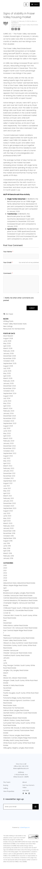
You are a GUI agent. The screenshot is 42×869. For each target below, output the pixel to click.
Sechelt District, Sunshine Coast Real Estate (20, 713)
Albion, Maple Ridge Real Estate (15, 585)
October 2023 (8, 421)
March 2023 (7, 438)
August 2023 (8, 426)
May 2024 (7, 403)
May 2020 (7, 518)
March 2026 (7, 348)
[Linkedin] (26, 793)
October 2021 (8, 478)
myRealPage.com (25, 827)
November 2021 (9, 476)
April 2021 (6, 493)
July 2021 (6, 486)
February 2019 (8, 556)
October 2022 (8, 451)
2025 (5, 580)
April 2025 (7, 376)
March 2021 (7, 496)
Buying (5, 785)
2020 (5, 568)
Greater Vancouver (10, 650)
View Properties (8, 791)
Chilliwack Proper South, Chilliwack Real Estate (21, 608)
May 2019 (6, 548)
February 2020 (8, 526)
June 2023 (7, 431)
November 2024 (9, 388)
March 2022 (7, 466)
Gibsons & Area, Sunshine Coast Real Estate (20, 643)
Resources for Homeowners (14, 329)
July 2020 (6, 513)
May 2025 (7, 373)
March (5, 673)
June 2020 (7, 516)
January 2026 (8, 353)
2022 (5, 573)
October (6, 690)
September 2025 (9, 363)
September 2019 (9, 538)
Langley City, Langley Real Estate (15, 670)
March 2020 (7, 523)
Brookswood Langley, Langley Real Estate (19, 593)
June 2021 (7, 488)
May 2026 (7, 343)
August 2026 (8, 338)
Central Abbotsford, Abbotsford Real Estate (20, 598)
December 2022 (9, 446)
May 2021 (6, 491)
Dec (4, 620)
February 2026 (8, 351)
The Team (6, 782)
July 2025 (6, 368)
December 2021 (9, 473)
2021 (4, 570)
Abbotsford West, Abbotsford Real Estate (19, 583)
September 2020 (9, 508)
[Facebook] (23, 793)
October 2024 (8, 391)
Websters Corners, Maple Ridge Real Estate (20, 738)
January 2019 (8, 558)
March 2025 (7, 378)
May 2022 (7, 461)
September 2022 (9, 453)
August (6, 590)
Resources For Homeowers (13, 708)
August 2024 (8, 396)
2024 (19, 25)
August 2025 (8, 366)
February (6, 635)
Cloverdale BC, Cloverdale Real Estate (18, 610)
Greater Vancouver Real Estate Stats (17, 653)
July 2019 (6, 543)
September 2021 (9, 481)
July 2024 (6, 398)
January (18, 26)
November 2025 (9, 358)
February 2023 (8, 441)
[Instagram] (29, 793)
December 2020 (9, 503)
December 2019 (9, 531)
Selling (5, 788)
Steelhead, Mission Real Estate (15, 718)
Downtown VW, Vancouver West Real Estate (20, 628)
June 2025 (7, 371)
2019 (5, 565)
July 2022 (6, 458)
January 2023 (8, 443)
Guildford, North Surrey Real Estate (16, 655)
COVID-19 (6, 613)
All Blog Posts (8, 321)
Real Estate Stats (9, 705)
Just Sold (25, 790)
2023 (5, 575)
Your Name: (7, 252)
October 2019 (8, 536)
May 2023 (7, 433)
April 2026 (7, 346)
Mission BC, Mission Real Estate (15, 678)
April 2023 (7, 436)
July (4, 660)
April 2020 (7, 521)
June (5, 663)
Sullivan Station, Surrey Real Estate (16, 720)
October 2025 (8, 361)
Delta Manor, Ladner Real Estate (15, 625)
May (4, 675)
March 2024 (7, 408)
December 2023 (9, 416)
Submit (32, 308)
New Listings (8, 326)
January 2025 (8, 383)
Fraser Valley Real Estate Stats (24, 25)
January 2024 (8, 413)
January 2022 (8, 471)
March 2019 (7, 553)
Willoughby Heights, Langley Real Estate (18, 748)
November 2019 (9, 533)
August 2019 (7, 541)
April (4, 588)
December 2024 (9, 386)
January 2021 (8, 501)
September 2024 (9, 393)
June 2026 (7, 341)
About (24, 782)
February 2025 (8, 381)
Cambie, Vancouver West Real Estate (17, 595)
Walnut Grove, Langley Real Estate (16, 735)
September (7, 715)
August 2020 (8, 511)
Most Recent (8, 336)
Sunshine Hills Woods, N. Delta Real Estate (19, 728)
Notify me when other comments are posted (18, 299)
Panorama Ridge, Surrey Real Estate (17, 698)
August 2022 (8, 456)
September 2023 (9, 423)
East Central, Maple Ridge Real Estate (17, 630)
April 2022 (7, 463)
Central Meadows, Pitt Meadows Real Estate (20, 600)
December (7, 623)
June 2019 (7, 546)
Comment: (7, 273)
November (7, 688)
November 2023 (9, 418)
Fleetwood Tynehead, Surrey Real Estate (18, 638)
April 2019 (6, 551)
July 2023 (6, 428)
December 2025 (9, 356)
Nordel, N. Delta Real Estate (13, 685)
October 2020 (8, 506)
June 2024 (7, 401)
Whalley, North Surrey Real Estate (15, 740)
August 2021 (7, 483)
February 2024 (8, 411)
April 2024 (7, 406)
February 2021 (8, 498)
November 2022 (9, 448)
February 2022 (8, 468)
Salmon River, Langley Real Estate (16, 710)
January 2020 (8, 528)
